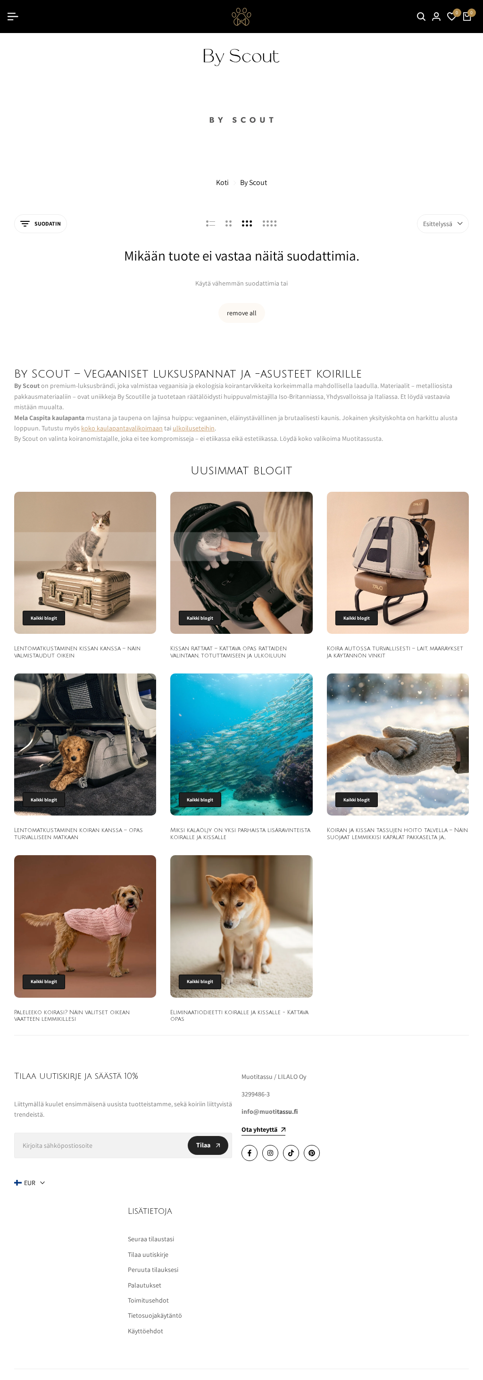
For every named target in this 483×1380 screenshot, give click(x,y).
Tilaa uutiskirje (148, 1254)
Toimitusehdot (148, 1300)
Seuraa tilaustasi (151, 1239)
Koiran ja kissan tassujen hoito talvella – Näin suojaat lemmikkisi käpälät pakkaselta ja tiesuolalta (397, 837)
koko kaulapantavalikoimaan (122, 428)
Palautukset (144, 1285)
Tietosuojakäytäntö (155, 1315)
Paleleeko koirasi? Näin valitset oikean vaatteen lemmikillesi (72, 1016)
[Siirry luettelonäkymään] (210, 224)
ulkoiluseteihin (194, 428)
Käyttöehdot (145, 1331)
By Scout (253, 182)
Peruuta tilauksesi (153, 1269)
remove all (242, 313)
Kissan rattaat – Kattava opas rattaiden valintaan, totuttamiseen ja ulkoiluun (228, 652)
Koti (222, 182)
